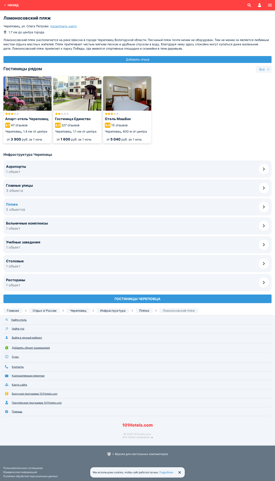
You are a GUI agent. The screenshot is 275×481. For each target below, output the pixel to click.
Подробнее (166, 472)
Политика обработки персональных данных (30, 476)
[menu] (270, 5)
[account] (259, 5)
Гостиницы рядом (22, 68)
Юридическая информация (20, 472)
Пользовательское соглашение (23, 468)
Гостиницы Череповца (137, 299)
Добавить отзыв (137, 59)
